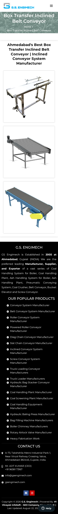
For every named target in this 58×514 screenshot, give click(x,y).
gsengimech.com (15, 482)
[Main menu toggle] (51, 6)
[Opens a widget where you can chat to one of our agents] (46, 508)
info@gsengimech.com (18, 475)
